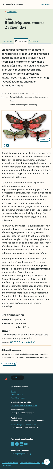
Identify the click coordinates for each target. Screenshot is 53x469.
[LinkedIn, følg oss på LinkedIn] (21, 444)
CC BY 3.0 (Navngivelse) (22, 342)
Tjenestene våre (17, 394)
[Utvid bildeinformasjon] (6, 145)
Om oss (13, 391)
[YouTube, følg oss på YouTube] (26, 444)
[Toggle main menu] (46, 4)
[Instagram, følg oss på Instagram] (17, 444)
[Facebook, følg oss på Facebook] (12, 444)
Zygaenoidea (12, 11)
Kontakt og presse (18, 398)
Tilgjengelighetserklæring (30, 462)
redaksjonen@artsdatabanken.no (24, 405)
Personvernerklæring (10, 462)
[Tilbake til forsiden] (12, 4)
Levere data (6, 466)
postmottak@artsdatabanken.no (23, 425)
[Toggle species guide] (47, 462)
